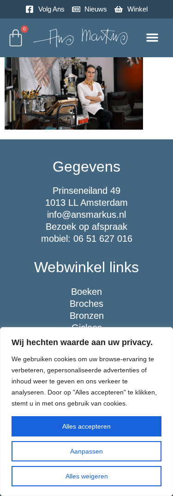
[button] (152, 37)
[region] (86, 411)
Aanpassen (86, 451)
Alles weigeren (87, 476)
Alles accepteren (86, 426)
